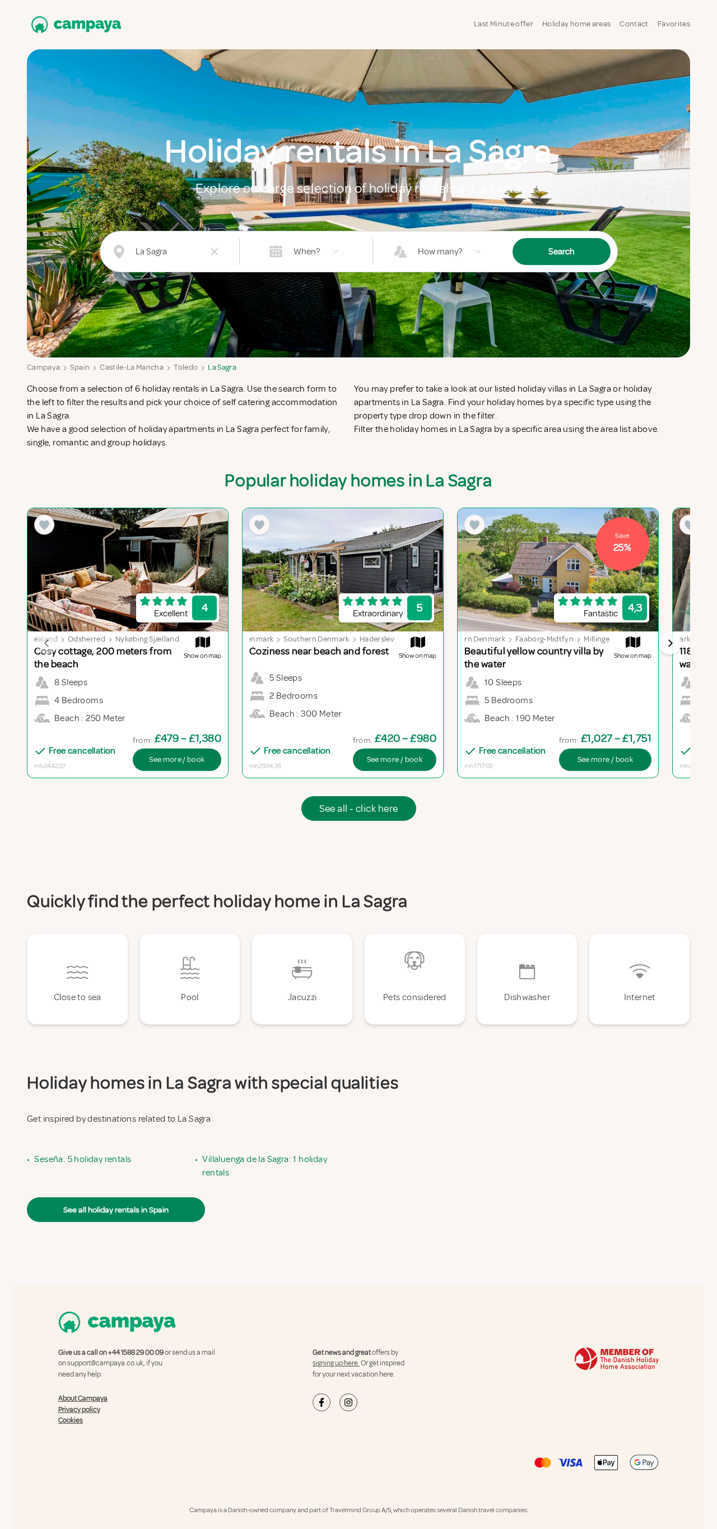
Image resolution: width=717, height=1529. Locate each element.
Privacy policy (79, 1409)
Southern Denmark (316, 639)
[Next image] (670, 643)
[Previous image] (47, 643)
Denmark (257, 639)
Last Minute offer (503, 24)
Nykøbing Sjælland (147, 639)
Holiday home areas (576, 24)
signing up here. (336, 1363)
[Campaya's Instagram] (348, 1402)
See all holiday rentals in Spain (116, 1209)
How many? (440, 251)
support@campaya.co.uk (105, 1363)
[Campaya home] (74, 24)
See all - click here (358, 808)
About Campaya (83, 1398)
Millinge (596, 639)
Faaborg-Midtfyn (544, 639)
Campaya (43, 367)
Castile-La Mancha (132, 367)
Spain (80, 367)
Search (561, 251)
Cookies (70, 1420)
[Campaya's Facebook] (321, 1402)
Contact (634, 24)
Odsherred (86, 639)
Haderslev (377, 639)
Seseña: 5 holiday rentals (82, 1159)
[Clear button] (215, 252)
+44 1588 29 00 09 (136, 1352)
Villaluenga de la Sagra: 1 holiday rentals (264, 1166)
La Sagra (222, 367)
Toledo (186, 367)
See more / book (176, 759)
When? (307, 251)
